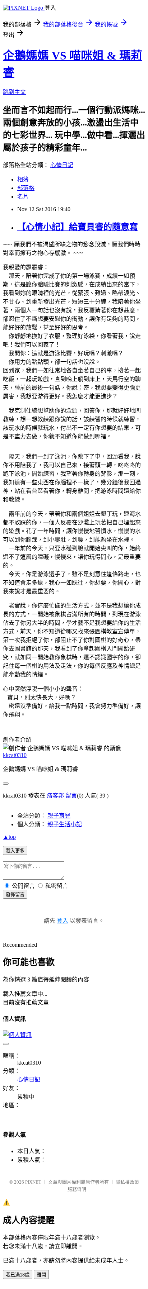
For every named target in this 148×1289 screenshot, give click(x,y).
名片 (23, 197)
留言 (71, 796)
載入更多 (15, 850)
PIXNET (33, 1182)
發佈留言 (15, 894)
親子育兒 (58, 816)
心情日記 (61, 165)
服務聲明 (77, 1189)
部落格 (25, 188)
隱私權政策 (127, 1182)
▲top (9, 837)
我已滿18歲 (17, 1275)
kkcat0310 (15, 755)
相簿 (23, 179)
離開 (41, 1275)
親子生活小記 (64, 824)
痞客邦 (55, 796)
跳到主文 (14, 92)
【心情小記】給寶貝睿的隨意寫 (77, 227)
